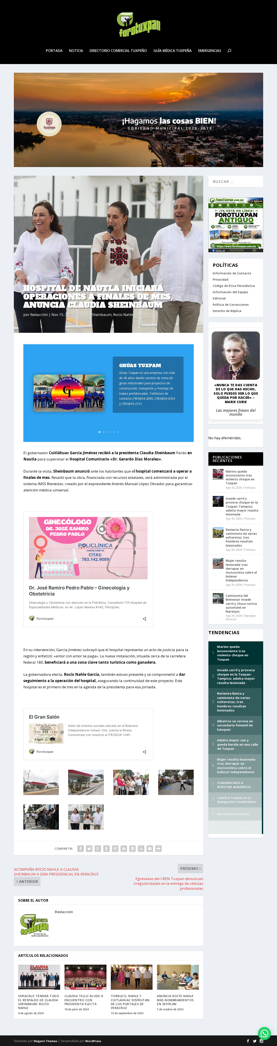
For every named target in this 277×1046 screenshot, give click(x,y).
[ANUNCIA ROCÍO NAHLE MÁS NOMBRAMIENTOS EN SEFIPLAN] (178, 977)
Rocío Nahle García (129, 314)
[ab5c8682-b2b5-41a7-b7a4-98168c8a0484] (86, 828)
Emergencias (209, 51)
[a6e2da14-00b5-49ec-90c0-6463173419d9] (176, 793)
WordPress (93, 1041)
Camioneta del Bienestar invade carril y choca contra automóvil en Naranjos (241, 603)
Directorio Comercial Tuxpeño (118, 51)
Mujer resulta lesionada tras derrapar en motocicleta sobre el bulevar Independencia (241, 570)
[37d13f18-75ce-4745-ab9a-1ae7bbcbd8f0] (86, 793)
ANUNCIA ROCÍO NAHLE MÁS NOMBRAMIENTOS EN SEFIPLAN (175, 1000)
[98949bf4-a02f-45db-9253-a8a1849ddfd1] (41, 793)
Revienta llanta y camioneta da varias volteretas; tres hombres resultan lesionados (241, 537)
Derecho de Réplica (227, 311)
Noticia (76, 51)
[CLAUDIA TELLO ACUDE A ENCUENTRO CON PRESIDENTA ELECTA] (85, 977)
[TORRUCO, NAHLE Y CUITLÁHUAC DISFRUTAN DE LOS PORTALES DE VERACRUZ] (132, 977)
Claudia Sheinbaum (94, 314)
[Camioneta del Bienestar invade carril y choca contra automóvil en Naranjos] (218, 598)
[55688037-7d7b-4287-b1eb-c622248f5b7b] (131, 793)
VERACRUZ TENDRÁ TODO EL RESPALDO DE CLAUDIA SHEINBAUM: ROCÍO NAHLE (38, 1002)
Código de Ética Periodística (234, 286)
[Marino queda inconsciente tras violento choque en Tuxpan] (218, 474)
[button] (264, 1033)
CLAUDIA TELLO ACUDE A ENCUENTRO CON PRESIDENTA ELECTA (83, 1000)
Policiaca (250, 487)
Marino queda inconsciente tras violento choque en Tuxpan (240, 477)
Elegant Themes (45, 1041)
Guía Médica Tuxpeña (172, 51)
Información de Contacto (232, 273)
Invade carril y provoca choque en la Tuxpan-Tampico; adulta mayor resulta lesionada (242, 506)
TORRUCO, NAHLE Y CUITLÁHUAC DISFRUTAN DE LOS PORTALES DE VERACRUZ (130, 1002)
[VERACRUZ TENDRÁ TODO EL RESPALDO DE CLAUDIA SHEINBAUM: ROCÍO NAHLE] (39, 977)
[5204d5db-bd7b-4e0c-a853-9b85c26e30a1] (41, 828)
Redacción (39, 314)
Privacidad (220, 279)
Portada (54, 51)
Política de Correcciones (231, 305)
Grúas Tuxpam (140, 365)
